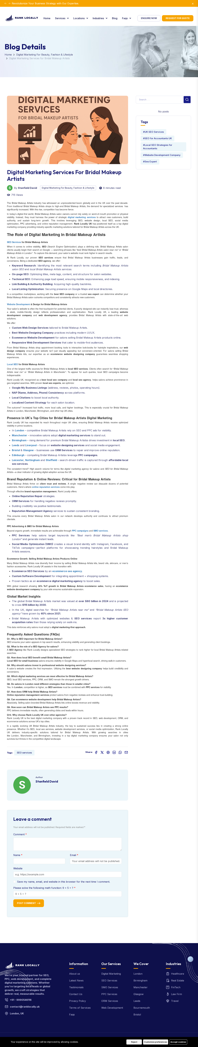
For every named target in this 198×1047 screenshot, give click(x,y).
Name (17, 855)
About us (74, 973)
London (137, 973)
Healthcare (177, 973)
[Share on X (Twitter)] (102, 752)
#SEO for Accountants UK (157, 138)
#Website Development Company (162, 155)
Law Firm (176, 994)
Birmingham (140, 980)
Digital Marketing (111, 973)
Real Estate (177, 980)
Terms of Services (80, 1007)
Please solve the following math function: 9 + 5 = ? (43, 887)
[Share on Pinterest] (108, 752)
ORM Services (109, 1000)
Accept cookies (178, 1042)
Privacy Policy (77, 1000)
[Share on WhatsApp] (120, 752)
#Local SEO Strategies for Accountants (157, 147)
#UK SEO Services (153, 131)
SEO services (24, 752)
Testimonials (76, 987)
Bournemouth (141, 1007)
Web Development (112, 1007)
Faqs (125, 18)
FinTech (175, 987)
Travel (175, 1000)
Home (46, 18)
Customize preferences (155, 1042)
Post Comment (26, 903)
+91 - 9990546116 (21, 999)
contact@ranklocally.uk (25, 1006)
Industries (99, 18)
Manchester (140, 987)
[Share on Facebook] (96, 752)
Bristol (137, 1014)
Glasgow (138, 994)
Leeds (136, 1000)
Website (17, 868)
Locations (79, 18)
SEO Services (109, 980)
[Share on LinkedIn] (114, 752)
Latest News (76, 980)
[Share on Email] (126, 752)
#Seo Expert (150, 161)
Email (73, 855)
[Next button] (5, 3)
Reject (134, 1042)
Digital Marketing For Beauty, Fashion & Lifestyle (44, 54)
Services (60, 18)
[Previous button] (9, 3)
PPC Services (109, 994)
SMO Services (109, 987)
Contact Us (75, 994)
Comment (19, 834)
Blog (114, 18)
